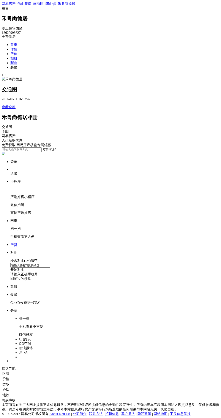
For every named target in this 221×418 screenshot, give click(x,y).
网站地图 (160, 414)
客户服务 (128, 414)
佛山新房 (24, 4)
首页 (13, 45)
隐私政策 (144, 414)
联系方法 (96, 414)
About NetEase (59, 414)
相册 (13, 58)
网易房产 (9, 4)
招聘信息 (112, 414)
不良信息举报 (180, 414)
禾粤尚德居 (66, 4)
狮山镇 (51, 4)
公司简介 (80, 414)
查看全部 (9, 107)
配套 (13, 63)
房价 (13, 54)
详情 (13, 49)
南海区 (38, 4)
